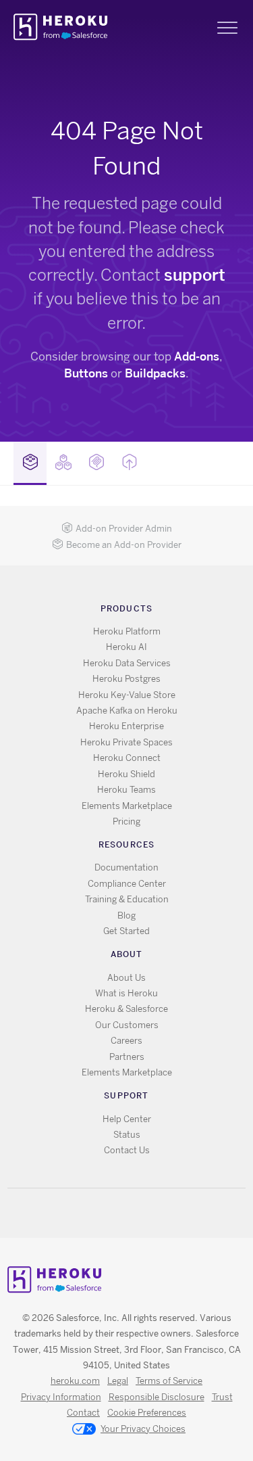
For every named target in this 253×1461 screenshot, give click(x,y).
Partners (126, 1057)
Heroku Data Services (127, 663)
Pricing (126, 821)
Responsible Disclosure (156, 1397)
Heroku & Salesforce (126, 1009)
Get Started (126, 931)
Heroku (61, 27)
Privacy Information (61, 1397)
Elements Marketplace (127, 806)
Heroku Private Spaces (126, 742)
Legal (117, 1381)
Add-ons (196, 356)
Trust (222, 1397)
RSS (95, 1213)
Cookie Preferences (146, 1413)
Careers (126, 1041)
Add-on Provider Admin (124, 528)
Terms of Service (169, 1381)
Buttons (86, 373)
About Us (126, 978)
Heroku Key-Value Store (126, 695)
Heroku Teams (126, 790)
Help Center (127, 1119)
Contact (83, 1413)
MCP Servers (96, 463)
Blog (126, 915)
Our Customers (127, 1025)
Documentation (126, 867)
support (194, 274)
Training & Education (127, 899)
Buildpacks (155, 373)
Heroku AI (126, 647)
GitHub (135, 1213)
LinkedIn (154, 1213)
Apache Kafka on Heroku (126, 710)
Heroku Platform (127, 631)
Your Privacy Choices (143, 1429)
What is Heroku (126, 993)
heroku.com (75, 1381)
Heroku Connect (127, 758)
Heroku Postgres (126, 679)
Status (126, 1135)
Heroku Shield (126, 774)
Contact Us (127, 1150)
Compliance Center (127, 884)
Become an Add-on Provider (123, 545)
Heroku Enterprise (126, 726)
